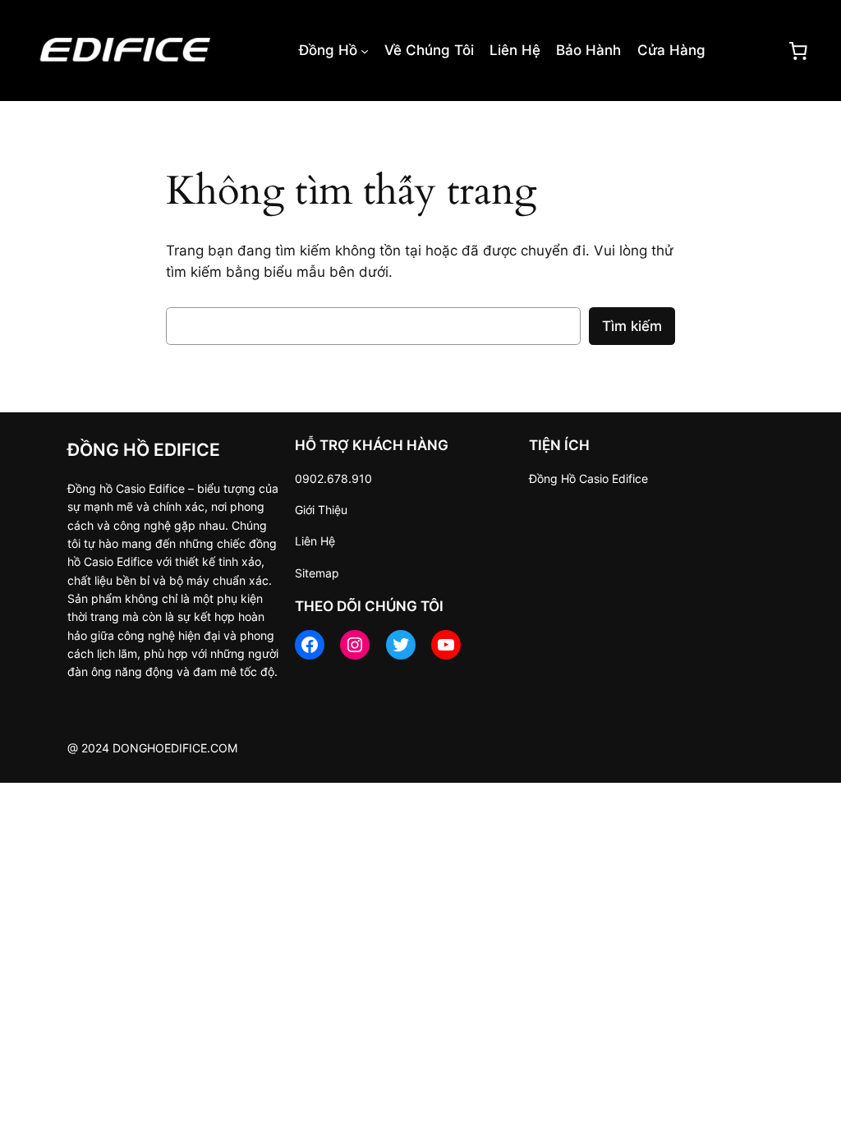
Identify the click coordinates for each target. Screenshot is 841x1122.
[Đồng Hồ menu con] (365, 50)
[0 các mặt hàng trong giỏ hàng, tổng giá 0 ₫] (798, 50)
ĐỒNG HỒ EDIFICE (143, 449)
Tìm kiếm (632, 326)
